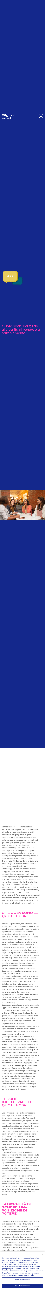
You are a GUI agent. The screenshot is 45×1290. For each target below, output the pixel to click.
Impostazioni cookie (22, 1279)
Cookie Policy (29, 1275)
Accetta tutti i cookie (22, 1286)
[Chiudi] (42, 1254)
